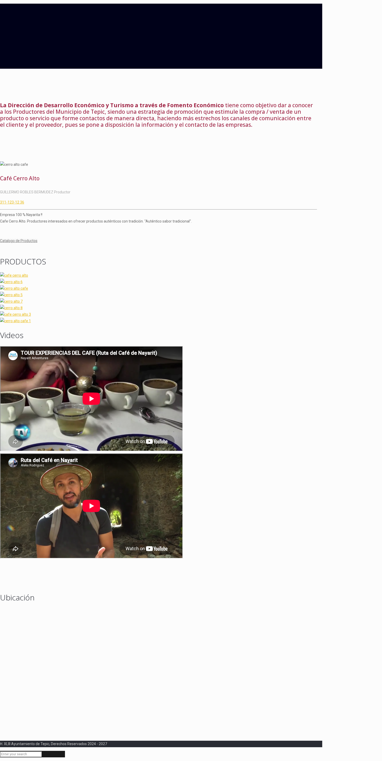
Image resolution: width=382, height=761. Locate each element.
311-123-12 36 (12, 202)
